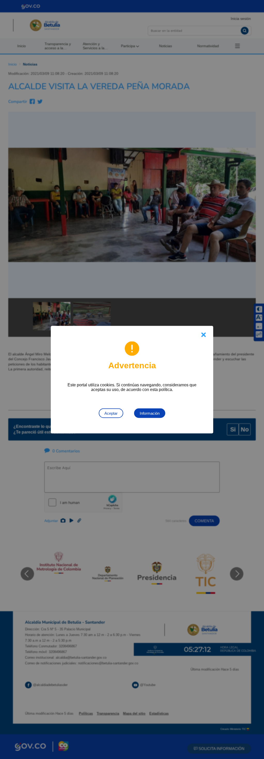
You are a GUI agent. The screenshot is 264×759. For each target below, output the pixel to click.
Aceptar (111, 413)
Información (150, 413)
